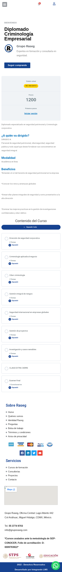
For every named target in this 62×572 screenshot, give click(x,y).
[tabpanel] (31, 169)
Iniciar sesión (30, 113)
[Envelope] (40, 453)
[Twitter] (34, 453)
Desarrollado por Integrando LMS (31, 570)
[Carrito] (38, 4)
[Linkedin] (28, 453)
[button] (4, 4)
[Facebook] (22, 453)
